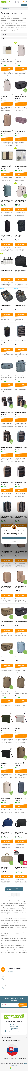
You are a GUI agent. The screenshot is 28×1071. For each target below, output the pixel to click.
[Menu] (26, 2)
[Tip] (21, 50)
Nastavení (14, 541)
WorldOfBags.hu (22, 1058)
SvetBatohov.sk (14, 1058)
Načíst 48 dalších (12, 889)
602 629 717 (15, 1028)
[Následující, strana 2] (14, 895)
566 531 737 (15, 1026)
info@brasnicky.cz (15, 1024)
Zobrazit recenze (9, 971)
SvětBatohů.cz (6, 1058)
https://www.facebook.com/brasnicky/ (15, 1031)
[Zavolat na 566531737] (18, 2)
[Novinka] (7, 296)
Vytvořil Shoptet (15, 1068)
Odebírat (22, 1005)
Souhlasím (15, 537)
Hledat (24, 5)
